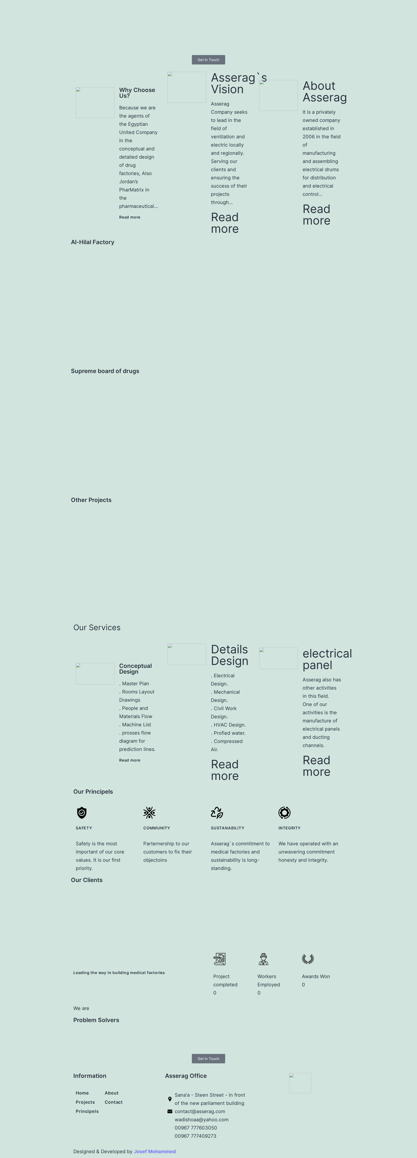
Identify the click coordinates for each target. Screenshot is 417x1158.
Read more (129, 217)
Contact (114, 1102)
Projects (85, 1102)
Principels (87, 1111)
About (112, 1092)
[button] (75, 309)
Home (82, 1092)
